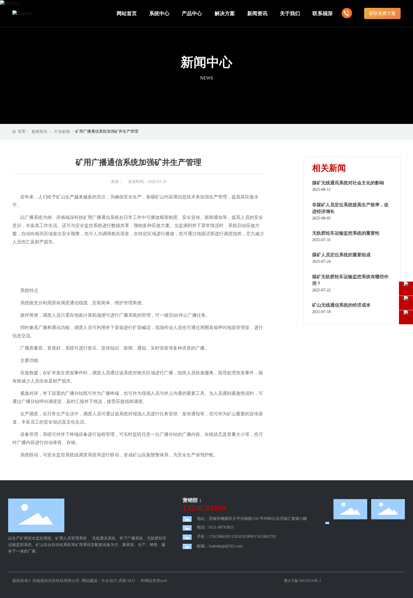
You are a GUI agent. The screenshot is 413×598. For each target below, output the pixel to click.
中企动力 (109, 581)
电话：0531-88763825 (215, 527)
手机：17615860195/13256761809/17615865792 (236, 536)
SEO (131, 581)
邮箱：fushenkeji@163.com (219, 546)
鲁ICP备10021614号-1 (302, 581)
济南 (122, 581)
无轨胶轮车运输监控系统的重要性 (346, 233)
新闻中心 (206, 62)
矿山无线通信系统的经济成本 (341, 305)
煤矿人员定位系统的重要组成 (341, 254)
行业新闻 (62, 132)
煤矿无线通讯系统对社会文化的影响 (348, 182)
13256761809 (204, 508)
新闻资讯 (39, 132)
